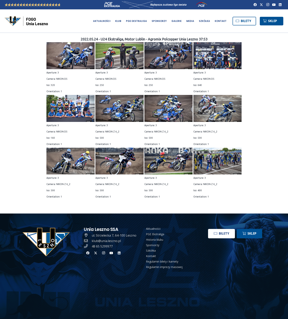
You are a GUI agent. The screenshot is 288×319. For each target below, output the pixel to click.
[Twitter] (261, 5)
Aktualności (153, 229)
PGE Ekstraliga (155, 234)
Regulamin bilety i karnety (162, 261)
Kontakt (151, 256)
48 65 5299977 (102, 246)
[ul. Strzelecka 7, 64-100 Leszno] (88, 235)
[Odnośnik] (27, 21)
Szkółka (151, 250)
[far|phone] (88, 246)
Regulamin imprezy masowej (164, 267)
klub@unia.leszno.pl (106, 241)
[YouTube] (274, 5)
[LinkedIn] (280, 5)
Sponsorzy (152, 245)
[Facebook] (255, 5)
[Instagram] (267, 5)
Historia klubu (154, 239)
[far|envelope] (88, 241)
